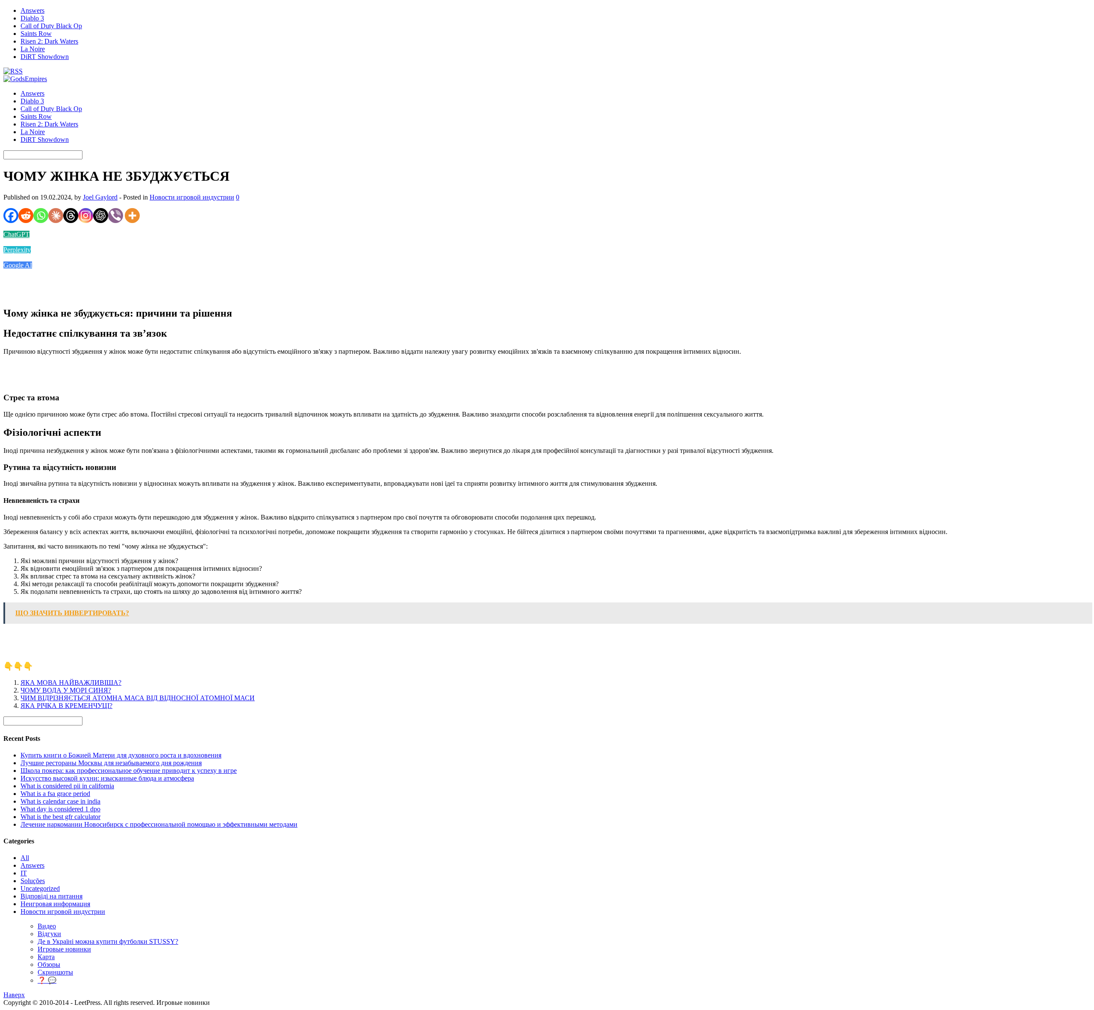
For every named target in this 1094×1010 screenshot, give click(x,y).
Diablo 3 (32, 18)
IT (24, 873)
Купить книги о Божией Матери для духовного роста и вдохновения (121, 755)
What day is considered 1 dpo (60, 809)
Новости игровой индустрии (192, 197)
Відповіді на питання (51, 896)
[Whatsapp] (40, 215)
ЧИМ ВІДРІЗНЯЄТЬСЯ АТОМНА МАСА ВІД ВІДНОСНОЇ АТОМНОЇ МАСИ (138, 698)
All (25, 857)
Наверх (14, 994)
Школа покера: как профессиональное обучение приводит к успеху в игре (129, 770)
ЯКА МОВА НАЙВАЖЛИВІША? (71, 682)
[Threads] (70, 215)
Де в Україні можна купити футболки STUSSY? (108, 941)
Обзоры (49, 964)
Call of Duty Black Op (51, 25)
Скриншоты (55, 972)
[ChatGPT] (100, 215)
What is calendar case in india (60, 801)
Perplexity (17, 249)
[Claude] (55, 215)
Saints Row (36, 33)
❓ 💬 (47, 980)
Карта (46, 956)
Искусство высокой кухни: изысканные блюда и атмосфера (107, 778)
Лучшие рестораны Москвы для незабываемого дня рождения (111, 762)
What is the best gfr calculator (60, 816)
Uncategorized (40, 888)
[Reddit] (25, 215)
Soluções (33, 880)
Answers (32, 10)
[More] (132, 215)
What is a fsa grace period (55, 793)
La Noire (33, 49)
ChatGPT (16, 234)
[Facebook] (10, 215)
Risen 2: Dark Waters (49, 41)
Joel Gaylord (100, 197)
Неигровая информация (55, 903)
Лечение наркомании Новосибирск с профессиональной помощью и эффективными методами (159, 824)
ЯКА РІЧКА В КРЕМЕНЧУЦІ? (66, 705)
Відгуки (49, 933)
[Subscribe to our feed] (13, 71)
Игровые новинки (64, 949)
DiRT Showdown (45, 56)
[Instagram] (85, 215)
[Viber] (115, 215)
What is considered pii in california (67, 786)
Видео (47, 926)
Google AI (17, 265)
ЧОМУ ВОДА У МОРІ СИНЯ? (66, 690)
